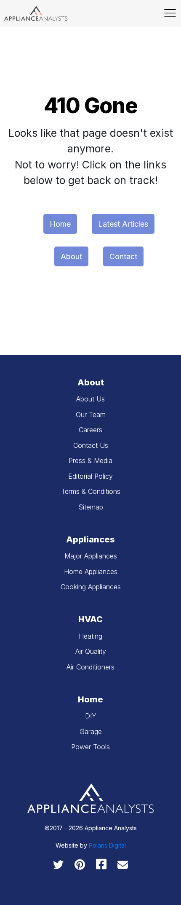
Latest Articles (123, 223)
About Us (90, 399)
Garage (91, 731)
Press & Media (90, 460)
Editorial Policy (90, 476)
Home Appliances (90, 571)
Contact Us (90, 445)
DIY (90, 716)
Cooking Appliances (91, 587)
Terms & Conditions (90, 491)
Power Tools (90, 746)
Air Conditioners (90, 667)
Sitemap (90, 507)
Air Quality (90, 651)
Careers (90, 429)
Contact (123, 256)
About (71, 256)
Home (60, 223)
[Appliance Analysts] (35, 13)
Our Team (91, 414)
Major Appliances (90, 556)
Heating (90, 636)
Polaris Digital (107, 845)
